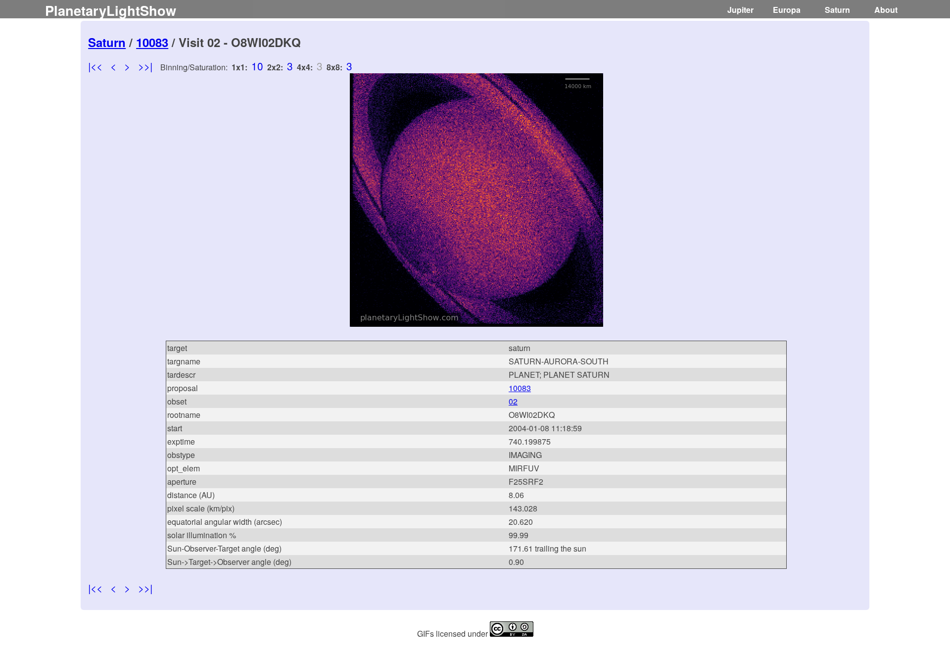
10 (257, 65)
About (886, 9)
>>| (145, 65)
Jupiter (740, 9)
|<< (95, 65)
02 (513, 401)
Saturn (837, 9)
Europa (787, 9)
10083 (152, 42)
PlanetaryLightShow (110, 10)
